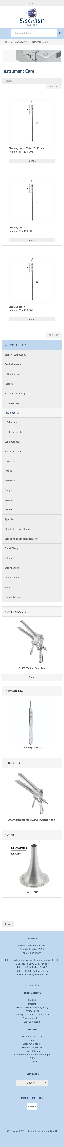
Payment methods (32, 1018)
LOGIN (32, 2)
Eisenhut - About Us (32, 1036)
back (9, 924)
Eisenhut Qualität (32, 1043)
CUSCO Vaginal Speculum (32, 668)
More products (15, 611)
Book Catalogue (32, 1050)
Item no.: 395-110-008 (21, 231)
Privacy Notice (32, 1010)
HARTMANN (32, 891)
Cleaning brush (17, 227)
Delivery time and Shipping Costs (32, 1014)
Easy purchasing (32, 1021)
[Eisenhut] (32, 16)
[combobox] (32, 81)
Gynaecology (14, 763)
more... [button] (32, 160)
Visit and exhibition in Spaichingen (32, 1054)
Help (32, 1040)
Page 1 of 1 (54, 86)
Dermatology (14, 691)
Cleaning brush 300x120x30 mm (26, 148)
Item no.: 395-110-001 (21, 310)
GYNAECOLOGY (17, 345)
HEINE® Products (32, 1058)
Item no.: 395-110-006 (21, 151)
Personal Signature (32, 1047)
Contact (32, 1000)
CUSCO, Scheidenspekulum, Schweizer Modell (32, 819)
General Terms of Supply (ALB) (32, 1007)
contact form (33, 985)
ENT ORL (10, 835)
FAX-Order (32, 1061)
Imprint (32, 1003)
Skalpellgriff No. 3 (32, 747)
